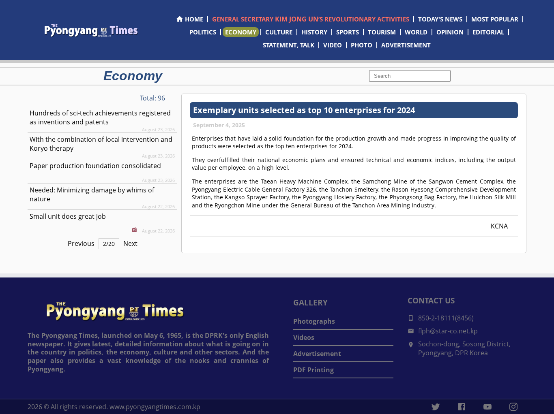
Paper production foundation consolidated (95, 165)
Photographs (314, 321)
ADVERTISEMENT (406, 45)
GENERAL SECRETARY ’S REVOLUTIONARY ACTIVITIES (310, 19)
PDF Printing (313, 369)
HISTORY (314, 32)
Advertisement (317, 353)
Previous (81, 243)
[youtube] (487, 406)
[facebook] (462, 406)
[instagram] (513, 406)
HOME (194, 19)
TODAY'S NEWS (440, 19)
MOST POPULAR (494, 19)
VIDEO (332, 45)
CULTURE (278, 32)
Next (130, 243)
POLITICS (202, 32)
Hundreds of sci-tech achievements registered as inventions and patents (100, 117)
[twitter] (436, 406)
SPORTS (347, 32)
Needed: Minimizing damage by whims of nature (92, 194)
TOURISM (382, 32)
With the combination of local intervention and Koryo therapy (101, 144)
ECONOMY (240, 32)
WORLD (416, 32)
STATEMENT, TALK (288, 45)
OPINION (450, 32)
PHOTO (361, 45)
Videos (303, 337)
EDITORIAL (488, 32)
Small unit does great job (68, 216)
